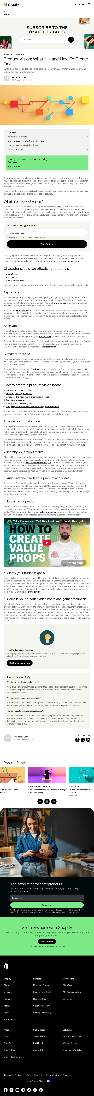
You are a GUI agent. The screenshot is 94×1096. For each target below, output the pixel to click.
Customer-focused (15, 280)
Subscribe (47, 905)
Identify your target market (19, 393)
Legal (6, 1012)
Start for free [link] (47, 244)
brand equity (34, 592)
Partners (8, 999)
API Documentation (72, 992)
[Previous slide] (40, 801)
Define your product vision (19, 390)
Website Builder (70, 1043)
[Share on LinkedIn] (88, 740)
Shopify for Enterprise (14, 1057)
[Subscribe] (71, 40)
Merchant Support (41, 985)
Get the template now (19, 663)
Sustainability (39, 1036)
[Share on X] (83, 740)
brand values (60, 303)
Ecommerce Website (72, 1050)
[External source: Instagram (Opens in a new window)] (23, 1090)
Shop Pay (8, 1043)
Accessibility (38, 1050)
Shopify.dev (68, 985)
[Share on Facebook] (77, 740)
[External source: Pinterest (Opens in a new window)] (41, 1090)
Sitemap (66, 1075)
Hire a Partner (39, 999)
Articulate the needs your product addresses (27, 397)
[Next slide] (54, 801)
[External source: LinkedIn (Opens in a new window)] (35, 1090)
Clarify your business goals (19, 403)
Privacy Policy (74, 912)
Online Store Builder (72, 1036)
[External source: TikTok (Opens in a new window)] (29, 1090)
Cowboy (35, 369)
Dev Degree (68, 999)
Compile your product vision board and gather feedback (32, 406)
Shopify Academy (41, 1006)
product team (45, 336)
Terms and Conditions (54, 912)
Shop (6, 1036)
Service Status (10, 1019)
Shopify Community (42, 1012)
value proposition (48, 512)
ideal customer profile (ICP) (38, 462)
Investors (8, 992)
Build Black (38, 1043)
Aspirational (12, 274)
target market (49, 347)
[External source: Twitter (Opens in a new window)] (11, 1090)
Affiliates (7, 1006)
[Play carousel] (47, 801)
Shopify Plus (9, 1050)
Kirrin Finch (21, 310)
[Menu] (89, 4)
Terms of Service (34, 1075)
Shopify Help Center (42, 992)
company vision (71, 261)
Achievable (11, 277)
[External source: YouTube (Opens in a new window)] (17, 1090)
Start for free (78, 4)
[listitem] (47, 782)
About (6, 985)
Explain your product (16, 400)
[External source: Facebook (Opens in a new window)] (6, 1090)
